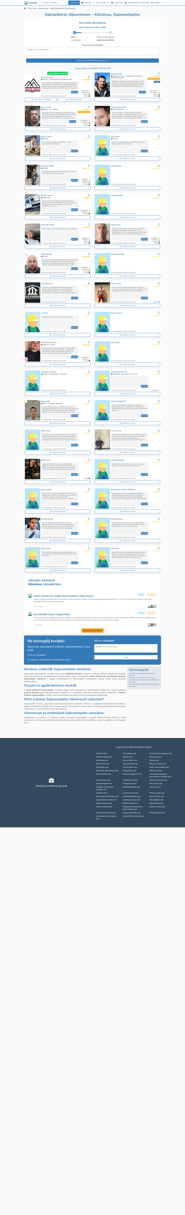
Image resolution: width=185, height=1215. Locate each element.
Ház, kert (32, 8)
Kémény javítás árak (157, 793)
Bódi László (45, 460)
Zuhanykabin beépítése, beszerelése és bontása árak (160, 775)
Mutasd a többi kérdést (92, 630)
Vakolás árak (127, 757)
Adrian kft (115, 548)
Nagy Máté (45, 401)
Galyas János (116, 283)
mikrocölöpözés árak (157, 813)
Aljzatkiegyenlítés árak (131, 787)
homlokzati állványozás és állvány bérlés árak (133, 808)
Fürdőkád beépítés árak (132, 796)
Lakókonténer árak (103, 780)
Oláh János (115, 136)
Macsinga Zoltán (47, 225)
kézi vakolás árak (155, 783)
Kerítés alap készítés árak (106, 813)
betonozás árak (155, 757)
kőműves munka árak (157, 764)
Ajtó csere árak (155, 787)
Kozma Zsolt (46, 107)
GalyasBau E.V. (47, 283)
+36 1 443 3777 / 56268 (42, 100)
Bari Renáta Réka (118, 254)
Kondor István (46, 195)
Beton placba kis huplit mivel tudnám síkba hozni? (64, 596)
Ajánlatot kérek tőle (75, 100)
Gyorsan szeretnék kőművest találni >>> (92, 60)
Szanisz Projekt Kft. (118, 401)
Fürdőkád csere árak (130, 780)
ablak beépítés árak (130, 764)
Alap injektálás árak (103, 774)
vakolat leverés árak (157, 807)
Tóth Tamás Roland (48, 342)
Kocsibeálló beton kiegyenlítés (52, 614)
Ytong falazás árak (129, 770)
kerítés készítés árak (104, 807)
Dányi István (116, 225)
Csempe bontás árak (130, 793)
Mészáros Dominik (48, 372)
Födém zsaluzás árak (104, 803)
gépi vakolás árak (102, 764)
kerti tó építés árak (130, 760)
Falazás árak (154, 760)
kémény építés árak (130, 803)
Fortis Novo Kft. (47, 77)
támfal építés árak (130, 767)
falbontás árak (101, 793)
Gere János (115, 342)
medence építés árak (104, 757)
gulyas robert (46, 489)
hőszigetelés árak (129, 753)
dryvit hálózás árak (156, 796)
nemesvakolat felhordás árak (107, 796)
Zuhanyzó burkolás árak (132, 813)
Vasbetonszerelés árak (131, 800)
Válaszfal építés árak (104, 783)
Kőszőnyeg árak (102, 760)
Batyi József (46, 431)
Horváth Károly (47, 519)
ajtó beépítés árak (156, 800)
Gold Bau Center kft (119, 372)
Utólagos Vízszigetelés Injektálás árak (105, 788)
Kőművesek (43, 8)
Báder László (46, 136)
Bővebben (75, 92)
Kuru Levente (116, 431)
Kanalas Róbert (117, 195)
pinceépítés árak (102, 767)
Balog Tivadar (116, 313)
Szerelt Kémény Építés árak (133, 816)
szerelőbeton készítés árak (106, 800)
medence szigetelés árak (132, 774)
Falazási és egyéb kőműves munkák (143, 678)
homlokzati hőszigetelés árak (160, 753)
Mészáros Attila (47, 166)
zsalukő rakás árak (156, 803)
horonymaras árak (130, 783)
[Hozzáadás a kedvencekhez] (89, 77)
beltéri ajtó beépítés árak (159, 767)
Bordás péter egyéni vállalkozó (123, 489)
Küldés (126, 657)
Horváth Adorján (117, 460)
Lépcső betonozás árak (158, 780)
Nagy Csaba (46, 548)
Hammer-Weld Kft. (118, 107)
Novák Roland (116, 519)
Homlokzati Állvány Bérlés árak (106, 817)
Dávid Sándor (46, 254)
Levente (44, 313)
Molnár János (116, 166)
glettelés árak (101, 753)
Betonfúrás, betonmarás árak (107, 770)
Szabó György (116, 74)
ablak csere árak (155, 770)
